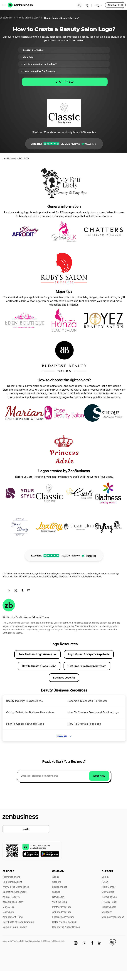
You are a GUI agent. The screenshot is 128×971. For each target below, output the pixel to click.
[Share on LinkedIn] (10, 591)
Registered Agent (12, 882)
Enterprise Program (63, 917)
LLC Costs (8, 912)
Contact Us (108, 892)
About (55, 877)
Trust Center (109, 907)
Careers (56, 882)
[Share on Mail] (30, 591)
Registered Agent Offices (66, 927)
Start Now (99, 776)
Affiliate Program (61, 912)
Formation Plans (11, 877)
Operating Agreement (14, 892)
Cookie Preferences (113, 917)
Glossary (107, 912)
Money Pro (8, 907)
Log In (98, 5)
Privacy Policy (109, 902)
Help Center (108, 887)
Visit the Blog (59, 902)
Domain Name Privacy (14, 927)
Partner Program (61, 907)
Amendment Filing (12, 917)
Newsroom (58, 897)
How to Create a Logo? (28, 18)
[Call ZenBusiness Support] (87, 6)
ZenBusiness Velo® (13, 902)
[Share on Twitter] (17, 591)
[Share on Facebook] (23, 591)
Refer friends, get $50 (64, 922)
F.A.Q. (105, 882)
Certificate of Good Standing (18, 922)
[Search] (80, 5)
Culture (56, 892)
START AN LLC (65, 81)
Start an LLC (115, 5)
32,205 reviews (70, 143)
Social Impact (59, 887)
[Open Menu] (3, 5)
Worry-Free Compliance (15, 887)
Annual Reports (11, 897)
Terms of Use (109, 897)
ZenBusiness (6, 18)
